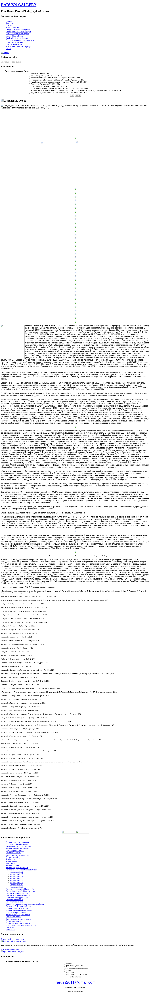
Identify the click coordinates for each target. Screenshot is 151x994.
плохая (68, 970)
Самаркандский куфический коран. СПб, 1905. (50, 86)
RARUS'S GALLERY (18, 4)
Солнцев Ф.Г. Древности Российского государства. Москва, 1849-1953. (59, 88)
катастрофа (69, 972)
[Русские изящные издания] (12, 951)
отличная (69, 964)
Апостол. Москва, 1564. (40, 73)
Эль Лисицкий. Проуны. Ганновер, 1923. (47, 76)
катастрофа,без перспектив (76, 974)
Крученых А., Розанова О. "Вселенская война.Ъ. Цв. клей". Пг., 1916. (59, 93)
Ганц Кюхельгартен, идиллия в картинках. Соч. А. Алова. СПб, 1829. (59, 82)
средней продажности (74, 966)
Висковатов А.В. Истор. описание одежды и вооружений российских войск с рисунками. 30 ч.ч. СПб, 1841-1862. (77, 91)
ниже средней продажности (76, 968)
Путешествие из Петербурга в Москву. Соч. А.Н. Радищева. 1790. (57, 80)
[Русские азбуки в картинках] (13, 941)
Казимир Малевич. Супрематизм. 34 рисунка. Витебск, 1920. (55, 78)
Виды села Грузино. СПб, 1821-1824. (46, 84)
